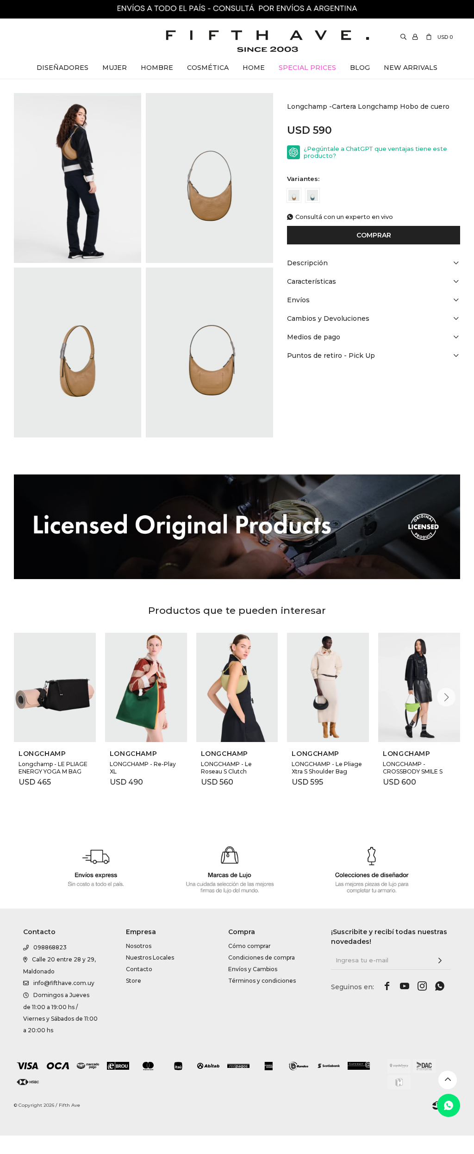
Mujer (114, 67)
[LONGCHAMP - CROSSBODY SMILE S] (419, 687)
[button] (446, 697)
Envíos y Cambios (252, 969)
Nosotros (138, 945)
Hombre (157, 67)
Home (254, 67)
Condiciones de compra (261, 957)
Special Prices (307, 67)
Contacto (139, 969)
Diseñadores (62, 67)
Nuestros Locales (150, 957)
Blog (360, 67)
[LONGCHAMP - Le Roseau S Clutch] (237, 687)
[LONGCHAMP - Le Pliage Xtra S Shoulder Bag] (328, 687)
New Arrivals (410, 67)
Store (133, 980)
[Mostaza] (294, 195)
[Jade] (312, 195)
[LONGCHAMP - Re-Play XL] (146, 687)
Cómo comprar (249, 945)
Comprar (373, 235)
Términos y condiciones (262, 980)
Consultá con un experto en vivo (344, 216)
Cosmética (208, 67)
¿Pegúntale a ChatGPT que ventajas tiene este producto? (375, 152)
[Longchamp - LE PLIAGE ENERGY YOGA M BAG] (55, 687)
